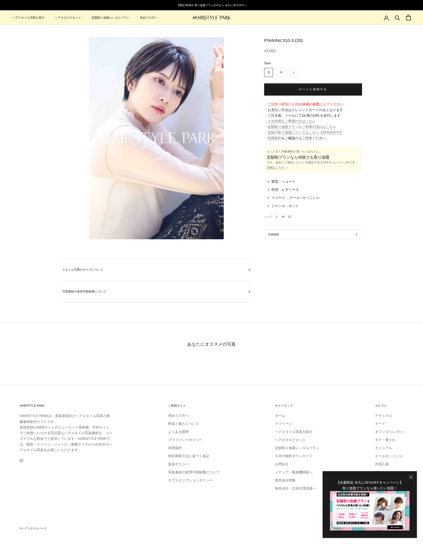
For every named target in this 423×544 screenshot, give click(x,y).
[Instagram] (21, 460)
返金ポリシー (178, 464)
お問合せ (282, 464)
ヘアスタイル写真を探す (28, 17)
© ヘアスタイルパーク (33, 528)
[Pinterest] (289, 216)
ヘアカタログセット (68, 17)
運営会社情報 (285, 480)
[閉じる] (411, 477)
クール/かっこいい (389, 456)
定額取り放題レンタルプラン (111, 17)
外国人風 (382, 464)
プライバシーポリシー (185, 440)
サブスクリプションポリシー (190, 480)
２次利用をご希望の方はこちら (292, 121)
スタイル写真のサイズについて (82, 269)
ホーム (280, 415)
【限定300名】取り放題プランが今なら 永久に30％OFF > (212, 5)
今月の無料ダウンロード (294, 456)
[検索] (397, 17)
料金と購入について (183, 424)
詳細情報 (273, 234)
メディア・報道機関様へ (294, 472)
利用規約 (274, 138)
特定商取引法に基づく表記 (188, 456)
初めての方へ (149, 17)
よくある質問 (178, 432)
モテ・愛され (385, 440)
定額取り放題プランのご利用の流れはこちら (302, 127)
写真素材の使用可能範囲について (84, 291)
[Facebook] (276, 216)
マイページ (283, 424)
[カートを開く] (408, 17)
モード (380, 424)
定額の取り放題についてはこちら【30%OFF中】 (305, 133)
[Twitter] (283, 216)
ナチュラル (383, 415)
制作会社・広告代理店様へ (295, 488)
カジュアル (383, 448)
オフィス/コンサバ (389, 432)
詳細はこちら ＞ (277, 167)
